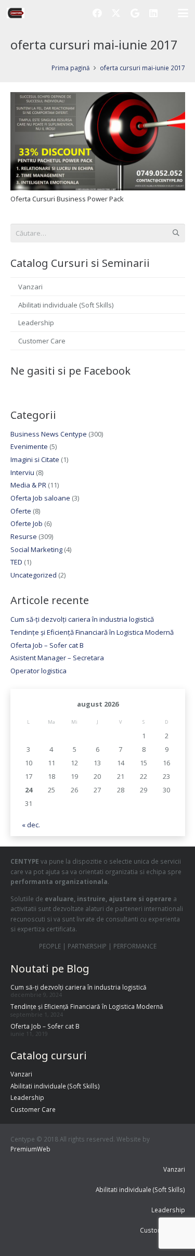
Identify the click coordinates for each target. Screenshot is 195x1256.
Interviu (22, 472)
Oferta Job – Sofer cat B (47, 645)
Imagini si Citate (34, 459)
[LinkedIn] (153, 13)
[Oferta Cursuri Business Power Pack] (97, 141)
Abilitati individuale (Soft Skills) (65, 305)
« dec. (31, 824)
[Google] (134, 13)
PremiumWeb (30, 1149)
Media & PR (28, 485)
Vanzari (30, 286)
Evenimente (29, 446)
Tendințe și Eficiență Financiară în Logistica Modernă (92, 632)
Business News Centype (48, 434)
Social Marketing (36, 549)
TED (16, 562)
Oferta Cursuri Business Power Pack (67, 198)
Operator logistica (38, 670)
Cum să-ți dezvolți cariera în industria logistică (82, 619)
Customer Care (42, 340)
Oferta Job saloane (40, 498)
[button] (183, 13)
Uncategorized (33, 575)
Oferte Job (26, 523)
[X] (116, 13)
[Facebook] (97, 13)
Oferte (20, 511)
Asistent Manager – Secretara (57, 657)
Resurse (23, 536)
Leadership (36, 322)
